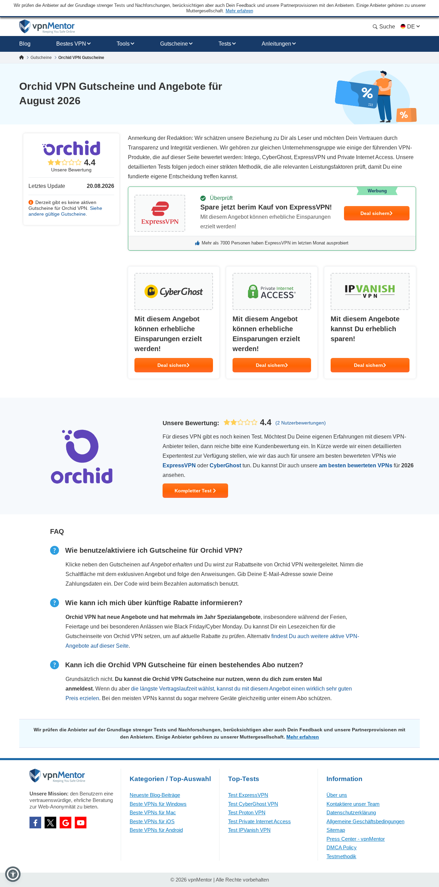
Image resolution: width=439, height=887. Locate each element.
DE (411, 26)
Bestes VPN (71, 44)
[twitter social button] (50, 822)
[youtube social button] (80, 822)
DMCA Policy (342, 847)
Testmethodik (341, 856)
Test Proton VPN (246, 812)
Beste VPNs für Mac (153, 812)
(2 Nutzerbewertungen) (300, 422)
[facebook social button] (35, 822)
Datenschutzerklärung (351, 812)
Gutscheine (174, 44)
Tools (123, 44)
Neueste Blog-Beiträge (155, 795)
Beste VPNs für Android (156, 830)
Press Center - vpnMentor (356, 839)
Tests (224, 44)
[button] (13, 874)
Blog (25, 44)
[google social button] (65, 822)
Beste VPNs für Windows (158, 804)
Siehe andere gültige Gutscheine (65, 211)
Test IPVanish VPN (249, 830)
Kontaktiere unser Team (353, 804)
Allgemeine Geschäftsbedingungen (365, 821)
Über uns (337, 795)
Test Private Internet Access (259, 821)
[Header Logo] (47, 27)
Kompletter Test (194, 490)
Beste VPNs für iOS (152, 821)
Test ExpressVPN (248, 795)
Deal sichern (375, 213)
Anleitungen (276, 44)
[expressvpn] (272, 218)
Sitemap (336, 830)
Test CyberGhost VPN (253, 804)
